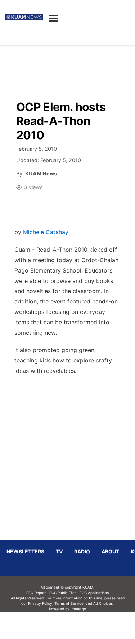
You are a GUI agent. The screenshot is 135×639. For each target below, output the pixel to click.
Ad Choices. (103, 603)
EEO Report (36, 592)
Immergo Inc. (78, 625)
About (110, 551)
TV (59, 551)
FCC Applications (94, 592)
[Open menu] (53, 18)
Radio (82, 551)
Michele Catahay (45, 232)
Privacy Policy (40, 603)
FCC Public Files (62, 592)
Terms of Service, (69, 603)
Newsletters (25, 551)
